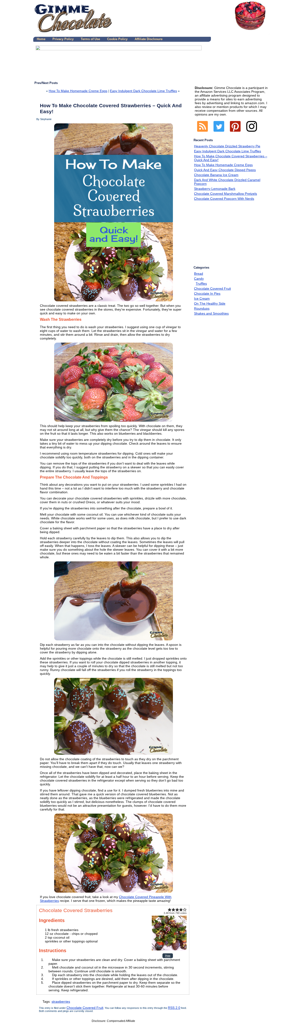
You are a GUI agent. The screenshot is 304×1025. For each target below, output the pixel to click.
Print (167, 955)
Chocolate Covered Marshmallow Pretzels (225, 194)
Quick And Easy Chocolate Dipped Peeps (225, 170)
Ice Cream (202, 298)
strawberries (61, 1001)
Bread (198, 273)
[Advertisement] (228, 234)
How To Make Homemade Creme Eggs (78, 91)
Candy (199, 278)
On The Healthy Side (209, 303)
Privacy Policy (63, 39)
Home (41, 39)
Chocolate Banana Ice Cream (216, 175)
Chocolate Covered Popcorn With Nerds (224, 198)
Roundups (201, 308)
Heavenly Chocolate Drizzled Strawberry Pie (227, 146)
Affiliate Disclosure (148, 39)
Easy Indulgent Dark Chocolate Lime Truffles (143, 91)
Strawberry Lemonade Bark (214, 189)
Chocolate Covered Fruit (84, 1008)
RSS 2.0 (174, 1008)
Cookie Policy (117, 39)
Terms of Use (90, 39)
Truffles (201, 283)
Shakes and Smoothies (211, 313)
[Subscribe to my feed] (202, 133)
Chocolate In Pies (207, 293)
